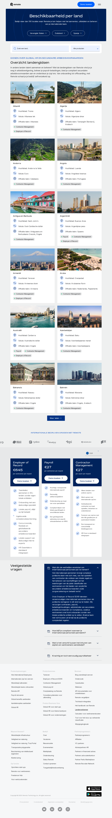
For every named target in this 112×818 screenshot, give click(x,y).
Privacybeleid (24, 802)
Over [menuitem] (45, 735)
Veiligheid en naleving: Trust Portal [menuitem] (23, 743)
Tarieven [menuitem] (46, 675)
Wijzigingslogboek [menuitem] (82, 724)
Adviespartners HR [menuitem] (82, 747)
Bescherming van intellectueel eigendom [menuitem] (22, 753)
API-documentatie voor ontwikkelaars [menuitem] (83, 692)
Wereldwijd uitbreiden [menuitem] (19, 683)
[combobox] (85, 48)
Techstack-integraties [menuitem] (83, 701)
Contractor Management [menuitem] (52, 683)
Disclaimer (72, 802)
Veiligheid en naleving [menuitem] (19, 739)
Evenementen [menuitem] (48, 747)
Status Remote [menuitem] (48, 759)
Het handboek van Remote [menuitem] (85, 705)
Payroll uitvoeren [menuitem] (17, 695)
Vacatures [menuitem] (46, 739)
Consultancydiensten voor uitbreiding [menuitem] (52, 696)
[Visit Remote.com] (15, 4)
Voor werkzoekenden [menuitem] (19, 779)
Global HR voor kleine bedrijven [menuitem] (54, 711)
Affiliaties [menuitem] (78, 739)
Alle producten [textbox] (78, 48)
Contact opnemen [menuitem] (49, 764)
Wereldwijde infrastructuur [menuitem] (20, 735)
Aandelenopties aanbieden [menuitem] (21, 703)
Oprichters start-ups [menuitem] (18, 767)
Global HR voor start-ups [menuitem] (52, 707)
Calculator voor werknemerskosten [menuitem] (88, 714)
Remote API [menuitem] (15, 691)
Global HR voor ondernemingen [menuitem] (54, 715)
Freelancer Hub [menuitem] (17, 775)
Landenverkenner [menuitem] (81, 710)
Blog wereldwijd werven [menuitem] (84, 675)
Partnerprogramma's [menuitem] (82, 735)
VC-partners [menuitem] (79, 743)
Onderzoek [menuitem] (79, 679)
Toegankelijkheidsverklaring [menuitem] (53, 768)
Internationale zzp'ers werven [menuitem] (22, 679)
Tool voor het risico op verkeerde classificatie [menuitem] (87, 719)
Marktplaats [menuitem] (47, 751)
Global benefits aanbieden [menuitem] (20, 699)
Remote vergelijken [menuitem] (82, 697)
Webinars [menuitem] (78, 687)
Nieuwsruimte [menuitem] (48, 743)
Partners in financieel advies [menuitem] (85, 751)
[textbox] (93, 453)
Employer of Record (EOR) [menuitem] (52, 679)
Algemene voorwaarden (55, 802)
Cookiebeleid (38, 802)
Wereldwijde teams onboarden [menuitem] (22, 687)
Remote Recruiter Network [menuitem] (84, 764)
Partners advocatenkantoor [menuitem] (85, 755)
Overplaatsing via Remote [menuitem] (52, 691)
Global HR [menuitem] (14, 707)
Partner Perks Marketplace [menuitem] (84, 759)
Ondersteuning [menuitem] (48, 755)
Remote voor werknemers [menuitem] (20, 771)
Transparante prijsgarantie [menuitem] (20, 747)
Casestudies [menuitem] (79, 683)
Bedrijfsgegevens (86, 802)
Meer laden (54, 418)
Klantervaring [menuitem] (16, 758)
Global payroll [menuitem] (48, 687)
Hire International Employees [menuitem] (21, 675)
